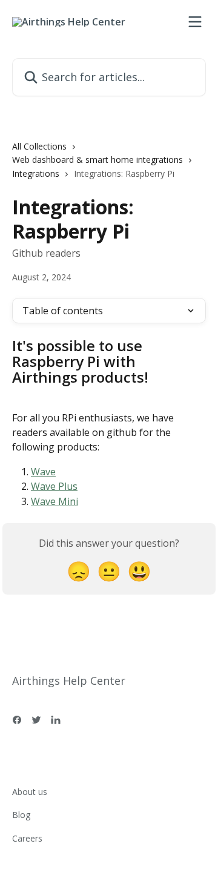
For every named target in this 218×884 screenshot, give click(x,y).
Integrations (35, 173)
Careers (27, 838)
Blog (21, 814)
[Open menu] (195, 22)
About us (29, 791)
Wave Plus (54, 486)
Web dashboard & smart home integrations (97, 159)
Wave (43, 471)
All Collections (39, 146)
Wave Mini (54, 501)
